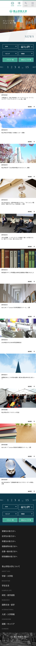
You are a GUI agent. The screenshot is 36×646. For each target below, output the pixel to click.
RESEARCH (6, 600)
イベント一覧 (10, 60)
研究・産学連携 (8, 595)
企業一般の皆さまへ (9, 551)
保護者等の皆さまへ (9, 546)
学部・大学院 (7, 576)
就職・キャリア (8, 624)
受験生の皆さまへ (9, 531)
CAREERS (5, 628)
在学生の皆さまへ (9, 536)
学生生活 (5, 585)
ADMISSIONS (6, 619)
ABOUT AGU (6, 571)
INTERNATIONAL (8, 609)
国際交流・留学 (8, 604)
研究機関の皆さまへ (9, 556)
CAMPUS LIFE (7, 590)
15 (27, 67)
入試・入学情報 (8, 614)
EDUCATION (6, 581)
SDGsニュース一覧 (26, 60)
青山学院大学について (11, 566)
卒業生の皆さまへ (9, 541)
